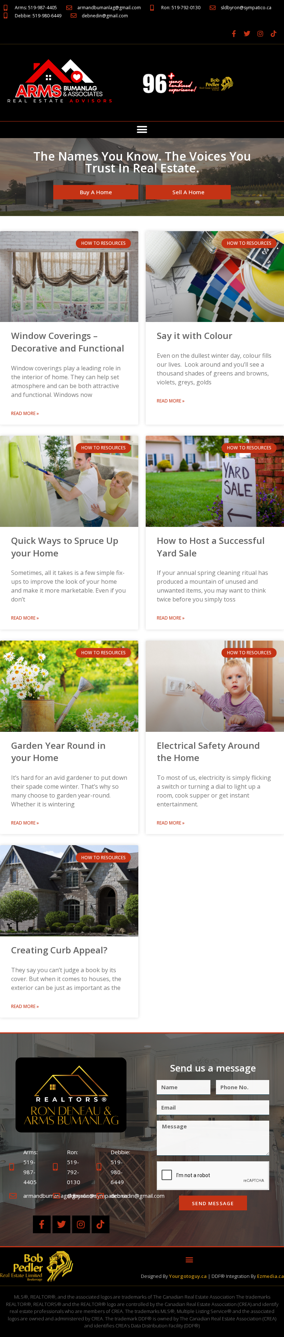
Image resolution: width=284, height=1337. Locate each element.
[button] (142, 129)
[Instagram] (260, 33)
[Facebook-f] (233, 33)
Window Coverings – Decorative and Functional (67, 341)
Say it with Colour (194, 335)
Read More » (25, 413)
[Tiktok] (273, 33)
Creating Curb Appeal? (59, 950)
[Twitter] (247, 33)
